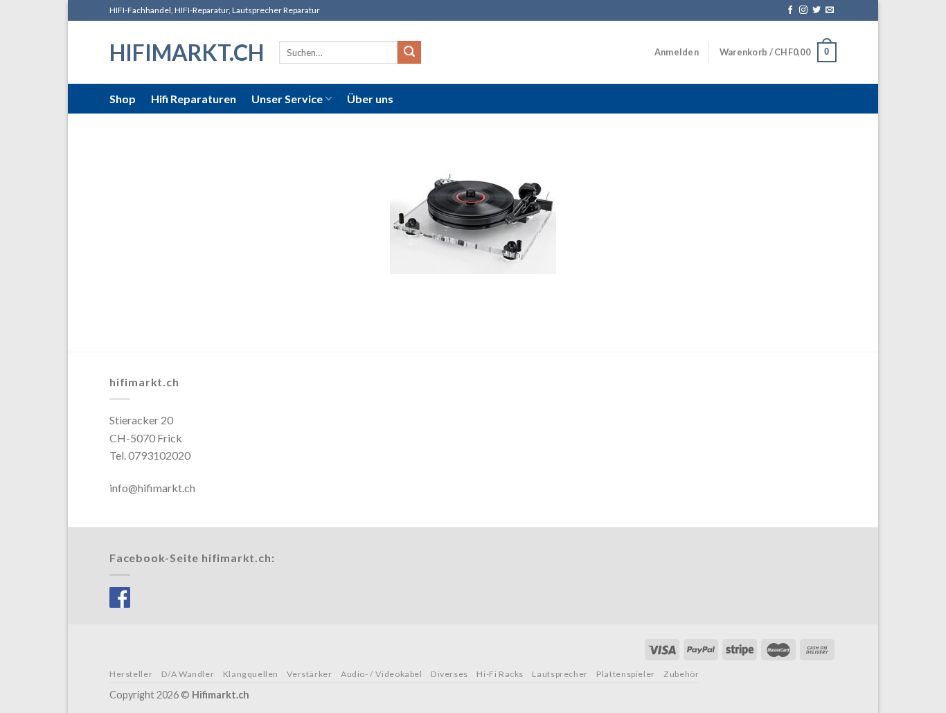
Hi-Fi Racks (500, 674)
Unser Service (287, 98)
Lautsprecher (559, 674)
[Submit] (409, 52)
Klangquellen (250, 674)
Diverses (449, 674)
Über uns (370, 98)
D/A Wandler (188, 674)
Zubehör (681, 674)
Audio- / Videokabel (381, 674)
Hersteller (130, 674)
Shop (122, 98)
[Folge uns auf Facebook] (790, 10)
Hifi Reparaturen (193, 98)
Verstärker (309, 674)
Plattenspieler (625, 674)
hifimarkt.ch (183, 53)
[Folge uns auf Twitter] (816, 10)
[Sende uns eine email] (829, 10)
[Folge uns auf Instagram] (803, 10)
